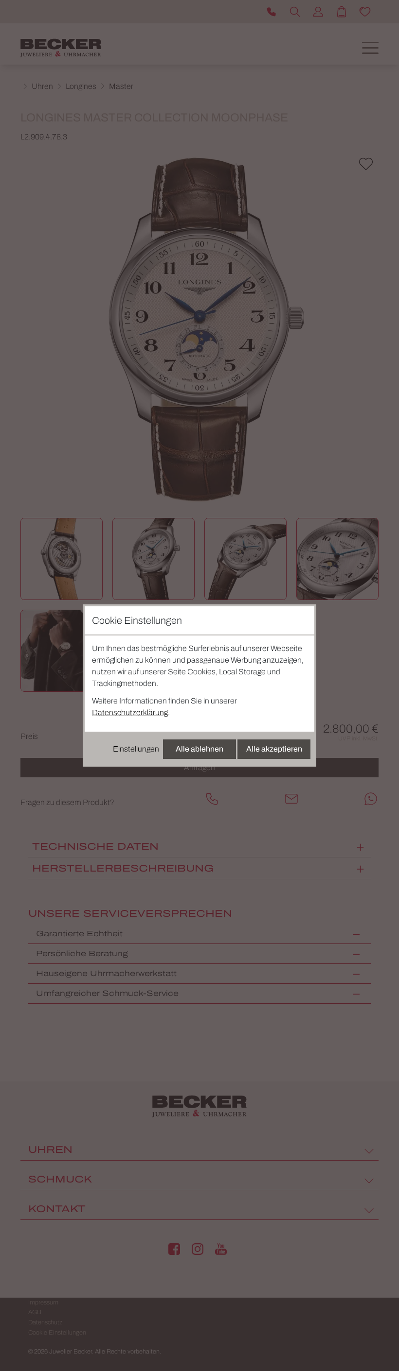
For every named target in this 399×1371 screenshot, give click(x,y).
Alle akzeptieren (274, 749)
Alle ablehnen (199, 749)
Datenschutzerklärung (130, 712)
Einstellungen (136, 749)
